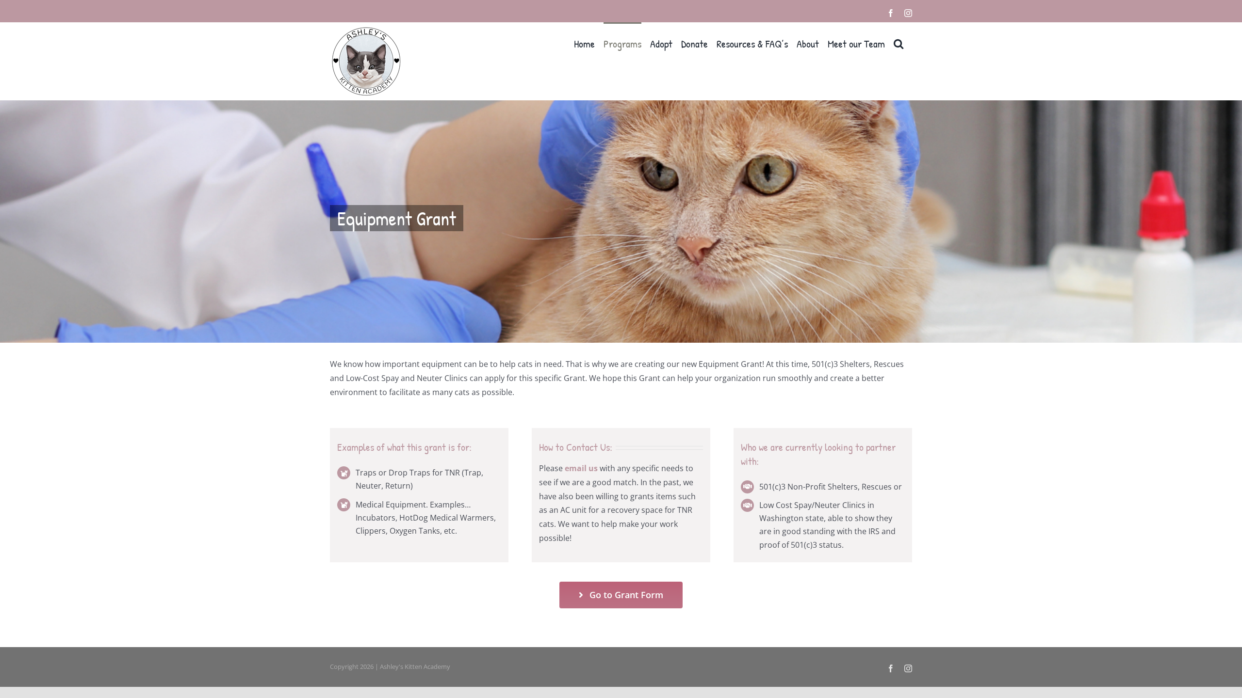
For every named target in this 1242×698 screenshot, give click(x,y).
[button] (898, 42)
